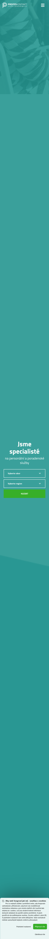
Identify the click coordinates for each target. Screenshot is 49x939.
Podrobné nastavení (23, 927)
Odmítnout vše (40, 934)
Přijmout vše (40, 927)
